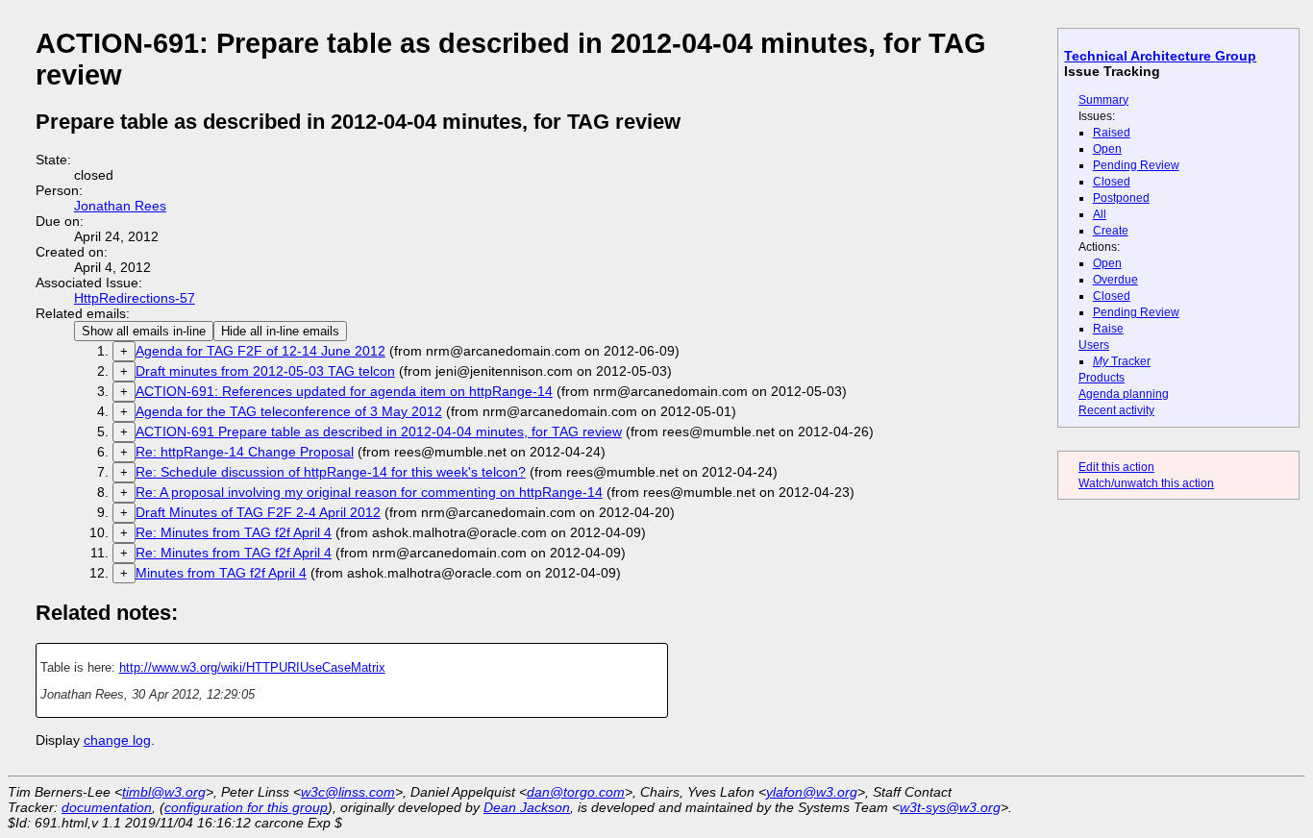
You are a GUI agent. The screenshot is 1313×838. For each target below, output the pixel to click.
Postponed (1121, 198)
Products (1101, 377)
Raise (1108, 328)
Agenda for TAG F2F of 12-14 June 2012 (260, 350)
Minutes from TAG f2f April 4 (221, 572)
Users (1093, 345)
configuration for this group (246, 807)
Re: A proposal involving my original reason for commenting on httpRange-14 (369, 492)
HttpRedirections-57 (134, 298)
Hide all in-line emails (280, 331)
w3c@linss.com (348, 792)
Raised (1111, 132)
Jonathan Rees (120, 205)
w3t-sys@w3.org (950, 807)
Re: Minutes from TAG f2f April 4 (234, 532)
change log (117, 740)
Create (1110, 230)
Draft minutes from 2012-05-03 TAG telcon (265, 371)
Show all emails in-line (144, 331)
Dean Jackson (526, 807)
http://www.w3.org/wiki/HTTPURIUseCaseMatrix (252, 667)
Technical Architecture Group (1160, 55)
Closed (1111, 181)
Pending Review (1136, 165)
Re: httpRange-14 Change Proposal (245, 451)
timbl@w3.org (164, 792)
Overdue (1115, 279)
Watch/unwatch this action (1146, 483)
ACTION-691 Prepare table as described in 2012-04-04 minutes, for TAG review (379, 431)
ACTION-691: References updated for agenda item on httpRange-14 (344, 391)
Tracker (1122, 361)
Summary (1103, 100)
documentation (107, 807)
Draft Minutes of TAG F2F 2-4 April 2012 (258, 512)
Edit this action (1116, 467)
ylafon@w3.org (811, 792)
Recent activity (1116, 410)
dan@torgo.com (576, 792)
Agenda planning (1123, 394)
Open (1107, 149)
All (1099, 214)
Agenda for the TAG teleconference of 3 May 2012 (289, 411)
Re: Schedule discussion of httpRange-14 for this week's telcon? (331, 472)
